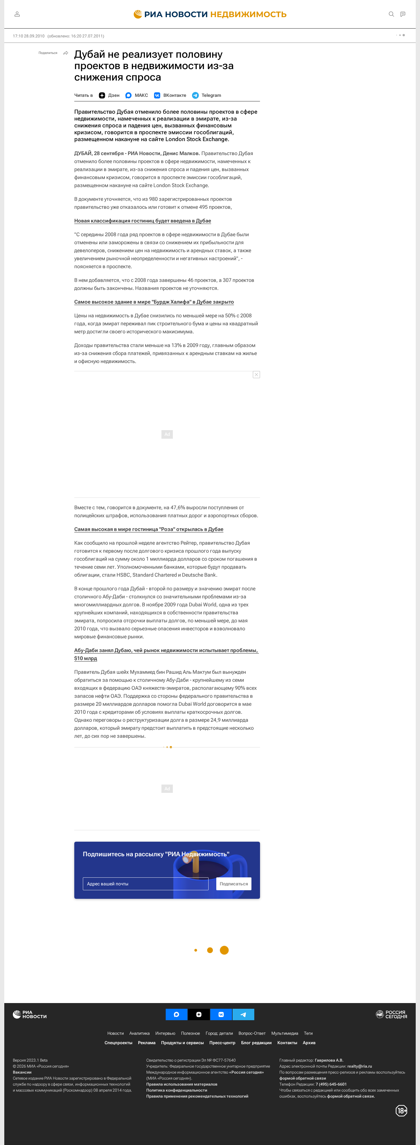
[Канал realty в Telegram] (243, 1014)
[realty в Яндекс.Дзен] (199, 1014)
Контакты (287, 1042)
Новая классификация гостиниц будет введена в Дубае (142, 221)
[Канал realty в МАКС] (176, 1014)
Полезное (190, 1033)
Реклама (146, 1042)
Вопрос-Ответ (252, 1033)
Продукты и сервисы (182, 1042)
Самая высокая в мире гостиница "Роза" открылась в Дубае (148, 529)
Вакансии (22, 1072)
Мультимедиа (284, 1033)
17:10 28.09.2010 (29, 36)
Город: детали (219, 1033)
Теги (308, 1033)
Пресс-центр (222, 1042)
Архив (309, 1042)
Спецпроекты (118, 1042)
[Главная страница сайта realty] (210, 14)
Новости (115, 1033)
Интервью (165, 1033)
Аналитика (139, 1033)
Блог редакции (256, 1042)
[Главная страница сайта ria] (167, 14)
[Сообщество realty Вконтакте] (221, 1014)
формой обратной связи (302, 1078)
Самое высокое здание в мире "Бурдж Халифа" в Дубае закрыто (154, 302)
